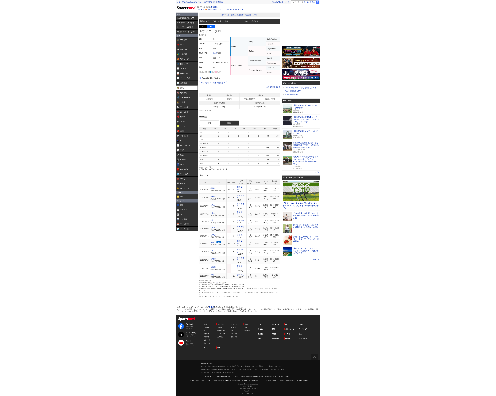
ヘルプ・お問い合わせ (300, 380)
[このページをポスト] (203, 26)
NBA (232, 330)
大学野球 (206, 337)
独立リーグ (207, 340)
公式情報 (254, 21)
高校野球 (206, 333)
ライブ (206, 348)
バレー (301, 324)
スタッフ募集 (271, 380)
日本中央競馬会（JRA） (294, 91)
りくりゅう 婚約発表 (309, 2)
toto (218, 348)
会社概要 (236, 380)
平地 (209, 123)
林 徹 (215, 53)
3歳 (212, 251)
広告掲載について (257, 380)
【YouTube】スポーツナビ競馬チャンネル (300, 88)
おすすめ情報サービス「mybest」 (212, 372)
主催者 (211, 307)
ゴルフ (260, 324)
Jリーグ (219, 327)
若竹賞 (213, 259)
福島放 (213, 188)
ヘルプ (286, 2)
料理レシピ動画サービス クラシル (230, 369)
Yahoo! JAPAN (277, 2)
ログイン (200, 9)
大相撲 (274, 334)
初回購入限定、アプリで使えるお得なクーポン (225, 9)
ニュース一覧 (314, 172)
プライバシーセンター (214, 380)
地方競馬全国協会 (291, 95)
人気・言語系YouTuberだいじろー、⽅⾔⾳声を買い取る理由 (200, 2)
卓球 (273, 329)
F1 (286, 324)
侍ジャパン (207, 343)
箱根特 (213, 196)
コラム (245, 21)
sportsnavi (186, 319)
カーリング (303, 329)
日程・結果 (216, 21)
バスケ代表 (234, 333)
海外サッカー (221, 330)
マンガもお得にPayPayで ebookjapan (213, 366)
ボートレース (276, 338)
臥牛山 (213, 235)
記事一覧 (316, 259)
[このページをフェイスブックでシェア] (211, 26)
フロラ (213, 242)
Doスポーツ (303, 338)
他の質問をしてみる (273, 87)
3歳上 (213, 213)
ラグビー (288, 334)
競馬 (246, 327)
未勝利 (213, 267)
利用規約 (227, 380)
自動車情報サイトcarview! (209, 369)
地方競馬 (247, 330)
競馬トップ (204, 21)
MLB (205, 330)
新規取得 (214, 7)
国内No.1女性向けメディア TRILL (274, 369)
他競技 (287, 338)
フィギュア (275, 324)
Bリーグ (233, 327)
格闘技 (260, 334)
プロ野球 (206, 327)
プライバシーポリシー (195, 380)
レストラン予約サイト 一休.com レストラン (267, 366)
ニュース (235, 21)
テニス (260, 329)
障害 (229, 123)
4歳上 (213, 205)
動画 (226, 21)
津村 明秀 (240, 221)
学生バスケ (234, 337)
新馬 (212, 275)
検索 (317, 2)
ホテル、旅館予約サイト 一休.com (238, 366)
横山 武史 (240, 235)
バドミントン (290, 329)
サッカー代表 (221, 333)
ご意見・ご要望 (284, 380)
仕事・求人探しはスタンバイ (252, 369)
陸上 (300, 334)
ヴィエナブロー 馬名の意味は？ (213, 83)
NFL (259, 338)
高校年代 (220, 337)
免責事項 (245, 380)
